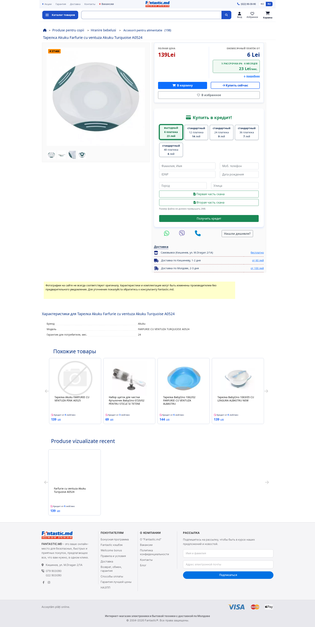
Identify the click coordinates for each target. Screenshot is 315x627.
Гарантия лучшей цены (116, 582)
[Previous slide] (46, 391)
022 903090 (53, 575)
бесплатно (257, 252)
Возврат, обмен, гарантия (111, 568)
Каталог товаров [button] (63, 15)
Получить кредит (209, 218)
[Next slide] (266, 391)
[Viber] (183, 233)
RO (262, 3)
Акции (48, 4)
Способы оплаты (112, 576)
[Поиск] (226, 15)
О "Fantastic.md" (150, 539)
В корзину (184, 85)
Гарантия (61, 4)
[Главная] (45, 30)
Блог (143, 565)
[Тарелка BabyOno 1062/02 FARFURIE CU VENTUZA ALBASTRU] (183, 378)
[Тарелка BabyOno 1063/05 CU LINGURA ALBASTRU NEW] (238, 378)
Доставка (75, 4)
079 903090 (53, 571)
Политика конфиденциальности (154, 552)
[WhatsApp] (167, 233)
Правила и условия (113, 556)
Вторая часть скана (210, 202)
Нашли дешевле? (237, 234)
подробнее (253, 76)
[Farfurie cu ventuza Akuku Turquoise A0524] (74, 469)
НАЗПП (105, 587)
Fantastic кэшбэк (112, 545)
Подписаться (228, 575)
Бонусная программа (115, 539)
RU (269, 3)
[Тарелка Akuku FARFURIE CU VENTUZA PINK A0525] (75, 378)
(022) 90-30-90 (248, 4)
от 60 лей (258, 260)
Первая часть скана (210, 194)
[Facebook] (43, 582)
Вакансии (108, 4)
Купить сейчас (237, 85)
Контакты (89, 4)
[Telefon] (198, 233)
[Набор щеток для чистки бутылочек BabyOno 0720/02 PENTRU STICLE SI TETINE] (129, 378)
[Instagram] (49, 582)
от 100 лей (257, 268)
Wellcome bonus (111, 550)
